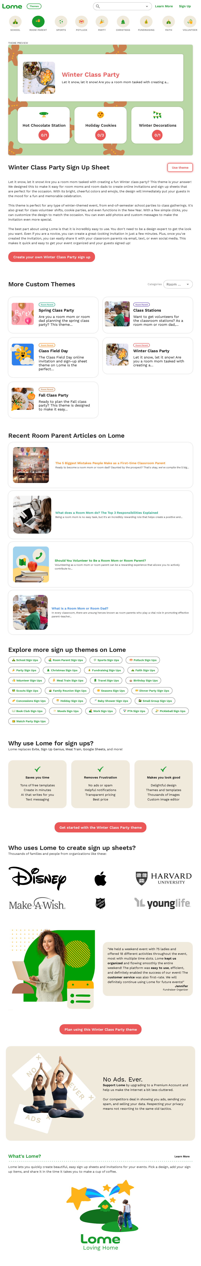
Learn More (164, 6)
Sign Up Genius (52, 749)
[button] (147, 6)
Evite (35, 749)
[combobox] (122, 6)
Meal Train (73, 749)
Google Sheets (94, 749)
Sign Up (185, 6)
